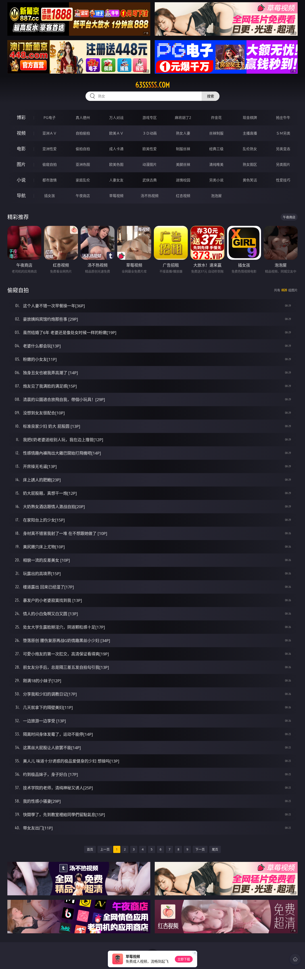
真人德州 (83, 117)
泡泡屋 (216, 195)
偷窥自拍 (49, 164)
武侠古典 (149, 180)
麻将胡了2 (183, 117)
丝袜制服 (216, 133)
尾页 (215, 849)
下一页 (200, 849)
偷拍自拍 (83, 148)
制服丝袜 (183, 148)
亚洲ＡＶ (49, 133)
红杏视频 (183, 195)
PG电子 (50, 117)
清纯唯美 (216, 164)
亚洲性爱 (49, 148)
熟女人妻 (183, 133)
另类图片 (283, 164)
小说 (21, 180)
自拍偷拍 (83, 133)
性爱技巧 (283, 180)
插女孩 (49, 195)
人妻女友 (116, 180)
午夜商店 (83, 195)
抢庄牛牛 (283, 117)
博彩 (21, 117)
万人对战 (116, 117)
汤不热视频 (150, 195)
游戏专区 (149, 117)
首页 (90, 849)
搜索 (210, 96)
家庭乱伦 (83, 180)
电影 (21, 149)
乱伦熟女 (250, 148)
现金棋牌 (250, 117)
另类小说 (216, 180)
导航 (21, 196)
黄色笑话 (250, 180)
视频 (21, 133)
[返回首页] (295, 959)
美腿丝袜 (183, 164)
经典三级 (216, 148)
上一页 (105, 849)
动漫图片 (149, 164)
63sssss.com (152, 84)
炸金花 (216, 117)
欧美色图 (116, 164)
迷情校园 (183, 180)
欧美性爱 (149, 148)
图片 (21, 164)
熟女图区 (250, 164)
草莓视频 (116, 195)
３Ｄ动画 (149, 133)
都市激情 (49, 180)
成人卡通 (116, 148)
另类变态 (283, 148)
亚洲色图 (83, 164)
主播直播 (250, 133)
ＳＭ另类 (283, 133)
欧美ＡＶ (116, 133)
